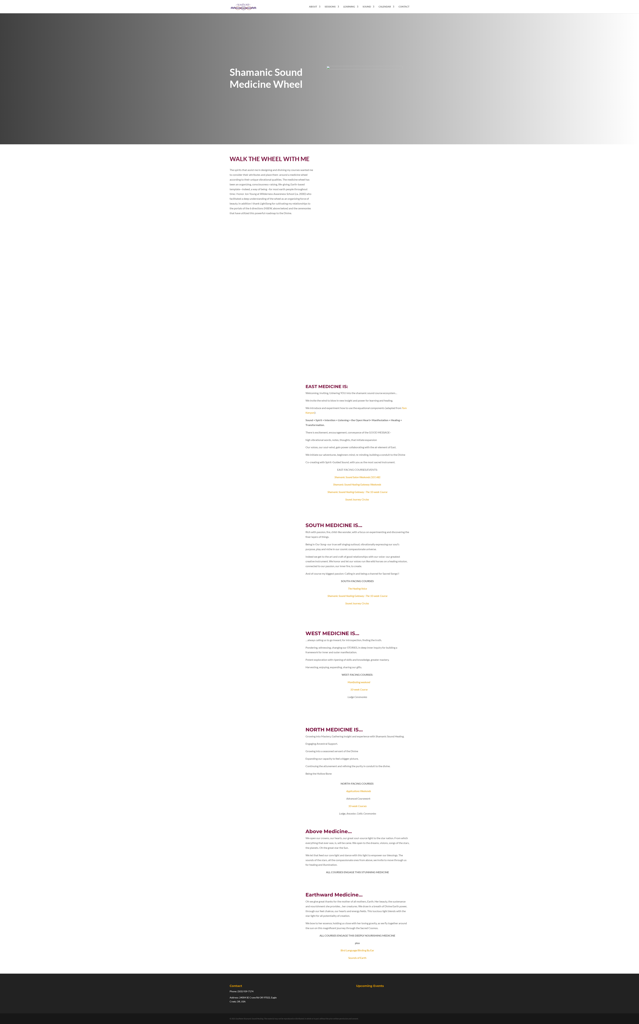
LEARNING (349, 6)
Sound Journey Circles (357, 499)
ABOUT (313, 6)
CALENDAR (385, 6)
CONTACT (404, 6)
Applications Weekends (358, 791)
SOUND (367, 6)
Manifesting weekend (359, 682)
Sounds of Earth (357, 957)
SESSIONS (330, 6)
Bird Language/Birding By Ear (357, 950)
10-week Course (359, 689)
